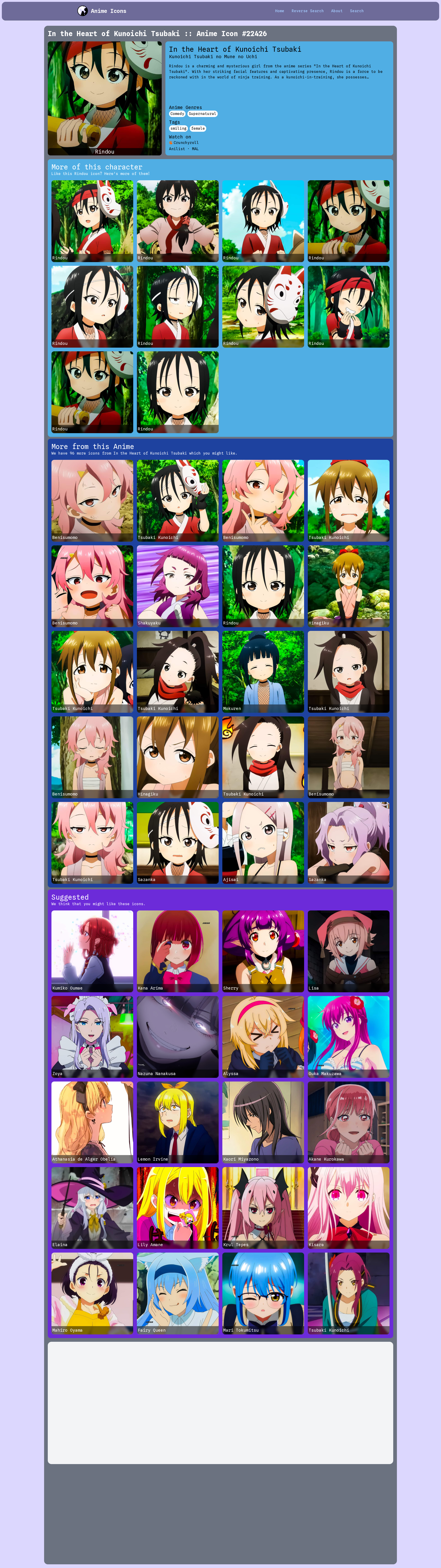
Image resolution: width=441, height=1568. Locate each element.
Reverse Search (308, 11)
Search (357, 11)
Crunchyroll (186, 142)
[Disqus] (220, 1402)
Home (279, 11)
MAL (195, 149)
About (337, 11)
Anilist (177, 149)
